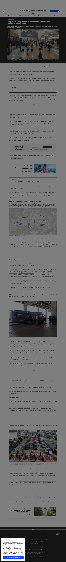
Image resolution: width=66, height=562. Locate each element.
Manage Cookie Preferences (13, 557)
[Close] (23, 539)
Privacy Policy (5, 554)
